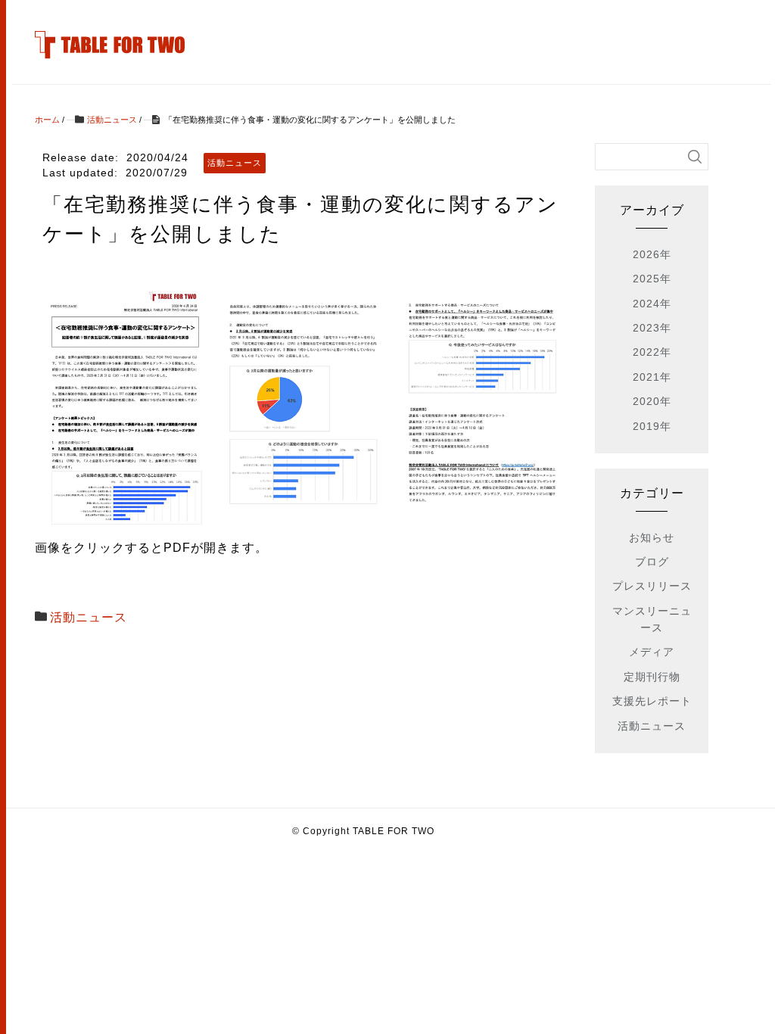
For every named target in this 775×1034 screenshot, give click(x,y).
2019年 (652, 426)
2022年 (652, 352)
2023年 (652, 328)
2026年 (652, 254)
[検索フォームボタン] (695, 157)
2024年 (652, 303)
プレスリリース (652, 586)
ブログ (652, 562)
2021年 (652, 377)
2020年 (652, 401)
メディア (651, 652)
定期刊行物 (652, 677)
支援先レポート (652, 701)
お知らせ (651, 537)
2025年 (652, 279)
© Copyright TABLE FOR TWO (363, 831)
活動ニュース (88, 617)
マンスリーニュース (652, 619)
